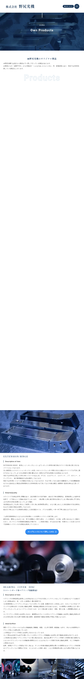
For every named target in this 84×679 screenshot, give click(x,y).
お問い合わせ (68, 6)
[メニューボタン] (76, 6)
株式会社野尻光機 (20, 6)
